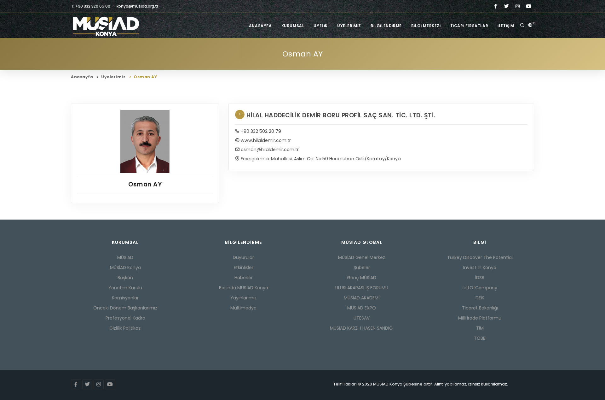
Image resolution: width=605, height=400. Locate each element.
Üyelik (321, 25)
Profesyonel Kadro (125, 318)
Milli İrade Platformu (479, 318)
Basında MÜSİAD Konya (243, 288)
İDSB (479, 277)
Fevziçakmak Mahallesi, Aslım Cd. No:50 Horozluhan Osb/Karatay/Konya (320, 159)
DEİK (479, 298)
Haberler (243, 277)
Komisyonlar (125, 298)
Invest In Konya (479, 267)
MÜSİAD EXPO (361, 308)
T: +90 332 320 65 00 (90, 6)
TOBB (480, 338)
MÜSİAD (125, 257)
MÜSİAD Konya (125, 267)
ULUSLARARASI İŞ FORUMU (361, 288)
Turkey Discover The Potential (480, 257)
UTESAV (362, 318)
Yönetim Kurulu (125, 288)
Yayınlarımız (243, 298)
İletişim (506, 25)
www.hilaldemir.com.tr (265, 140)
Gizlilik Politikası (125, 328)
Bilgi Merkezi (426, 25)
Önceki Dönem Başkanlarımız (125, 308)
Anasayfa (260, 25)
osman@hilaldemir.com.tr (269, 149)
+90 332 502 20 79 (260, 131)
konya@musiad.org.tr (137, 6)
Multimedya (243, 308)
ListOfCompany (480, 288)
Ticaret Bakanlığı (480, 308)
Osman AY (145, 76)
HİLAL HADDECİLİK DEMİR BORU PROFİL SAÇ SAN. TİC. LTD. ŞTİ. (339, 115)
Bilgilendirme (386, 25)
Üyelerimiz (349, 25)
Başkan (125, 277)
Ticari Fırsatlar (469, 25)
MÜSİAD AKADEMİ (361, 298)
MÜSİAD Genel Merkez (361, 257)
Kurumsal (292, 25)
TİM (480, 328)
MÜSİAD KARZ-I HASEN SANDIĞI (362, 328)
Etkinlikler (243, 267)
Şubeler (362, 267)
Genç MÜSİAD (361, 277)
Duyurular (243, 257)
